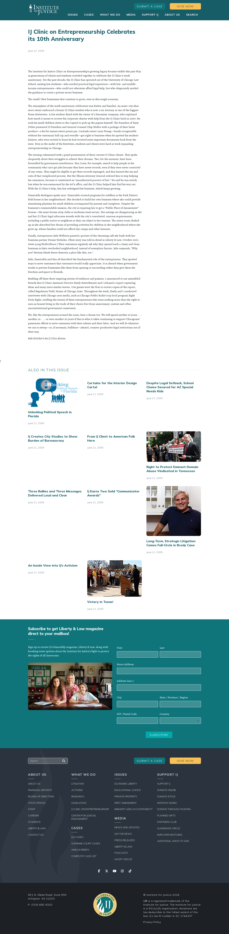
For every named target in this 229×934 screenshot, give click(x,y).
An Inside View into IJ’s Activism (52, 565)
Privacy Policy (152, 922)
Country (164, 714)
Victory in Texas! (100, 602)
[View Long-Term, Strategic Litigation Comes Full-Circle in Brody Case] (173, 511)
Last (162, 648)
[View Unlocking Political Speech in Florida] (55, 392)
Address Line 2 (125, 681)
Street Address (125, 664)
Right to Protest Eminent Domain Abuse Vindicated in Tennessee (172, 469)
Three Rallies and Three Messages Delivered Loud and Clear (55, 493)
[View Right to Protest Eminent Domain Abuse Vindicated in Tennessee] (173, 446)
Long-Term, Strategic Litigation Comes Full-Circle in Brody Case (171, 543)
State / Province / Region (174, 697)
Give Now (185, 6)
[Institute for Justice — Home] (43, 9)
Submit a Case (149, 6)
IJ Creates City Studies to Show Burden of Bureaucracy (52, 438)
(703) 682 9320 (41, 904)
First (119, 648)
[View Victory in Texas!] (114, 578)
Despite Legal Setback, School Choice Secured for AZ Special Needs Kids (170, 387)
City (119, 697)
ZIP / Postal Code (127, 714)
